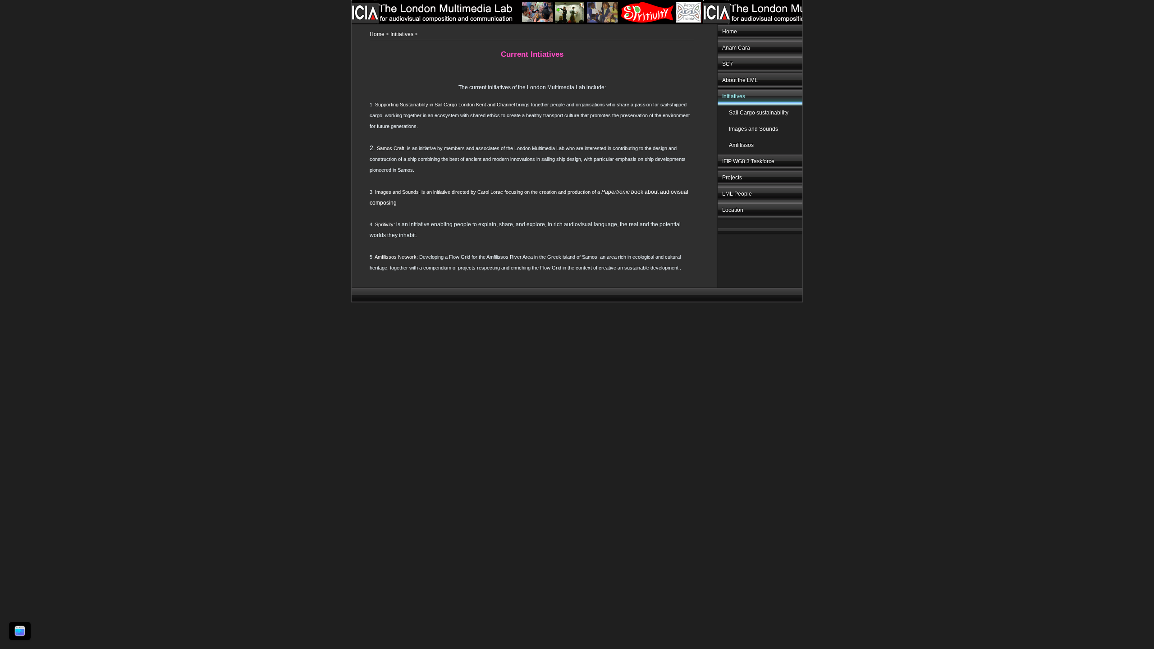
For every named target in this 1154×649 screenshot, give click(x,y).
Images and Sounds (753, 129)
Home (729, 31)
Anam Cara (736, 48)
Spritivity (384, 224)
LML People (737, 194)
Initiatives (733, 96)
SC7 (727, 64)
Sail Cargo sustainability (758, 113)
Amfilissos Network (396, 257)
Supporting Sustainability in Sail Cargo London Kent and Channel (445, 104)
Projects (732, 177)
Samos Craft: (391, 148)
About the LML (740, 80)
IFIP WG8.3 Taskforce (748, 161)
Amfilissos (741, 145)
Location (732, 210)
